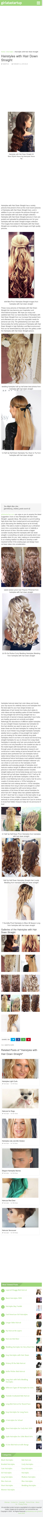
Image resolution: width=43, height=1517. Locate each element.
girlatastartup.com (7, 514)
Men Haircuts (6, 1481)
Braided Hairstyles (8, 1464)
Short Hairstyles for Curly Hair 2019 (19, 1428)
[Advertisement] (21, 29)
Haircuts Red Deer (8, 1200)
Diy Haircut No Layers (14, 1331)
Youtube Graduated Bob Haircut (17, 1396)
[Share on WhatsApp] (23, 1039)
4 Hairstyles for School (14, 1420)
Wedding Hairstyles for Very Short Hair (20, 1347)
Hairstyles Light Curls (9, 1081)
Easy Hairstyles (27, 1468)
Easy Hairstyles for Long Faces (17, 1412)
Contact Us (14, 1502)
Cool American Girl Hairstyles (17, 1314)
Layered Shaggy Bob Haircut (16, 1290)
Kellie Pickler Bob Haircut (15, 1371)
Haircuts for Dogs (8, 1111)
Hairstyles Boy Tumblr (14, 1306)
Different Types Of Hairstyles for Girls (19, 1388)
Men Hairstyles (27, 1481)
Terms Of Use (30, 1502)
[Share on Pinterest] (28, 1039)
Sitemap (7, 1502)
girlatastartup (11, 3)
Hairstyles (6, 64)
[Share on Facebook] (18, 1039)
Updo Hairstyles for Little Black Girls (19, 1437)
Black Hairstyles (7, 1460)
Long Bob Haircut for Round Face (18, 1404)
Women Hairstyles (8, 1490)
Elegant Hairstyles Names (11, 1170)
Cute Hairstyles (6, 1468)
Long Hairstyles (7, 1477)
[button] (38, 3)
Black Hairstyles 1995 (14, 1298)
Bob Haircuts (26, 1460)
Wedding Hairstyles (29, 1485)
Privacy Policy (22, 1504)
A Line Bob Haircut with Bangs (17, 1445)
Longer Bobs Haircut (13, 1323)
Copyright (22, 1502)
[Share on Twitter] (13, 1039)
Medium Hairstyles (28, 1477)
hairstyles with (9, 1045)
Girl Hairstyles (6, 1473)
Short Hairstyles (7, 1485)
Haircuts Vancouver (9, 1230)
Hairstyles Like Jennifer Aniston (13, 1141)
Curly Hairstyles (27, 1464)
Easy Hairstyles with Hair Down (17, 1355)
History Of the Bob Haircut (15, 1363)
